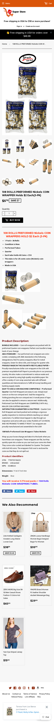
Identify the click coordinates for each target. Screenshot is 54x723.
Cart (50, 3)
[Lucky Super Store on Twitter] (10, 688)
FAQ (39, 697)
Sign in (19, 26)
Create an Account (33, 26)
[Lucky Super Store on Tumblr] (28, 688)
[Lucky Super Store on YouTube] (33, 688)
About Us (6, 694)
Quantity (6, 209)
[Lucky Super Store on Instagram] (24, 688)
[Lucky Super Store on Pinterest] (19, 688)
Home (4, 44)
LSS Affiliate (30, 697)
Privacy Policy (44, 694)
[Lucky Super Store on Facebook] (14, 688)
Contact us (16, 694)
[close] (50, 32)
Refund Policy (16, 697)
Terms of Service (30, 694)
